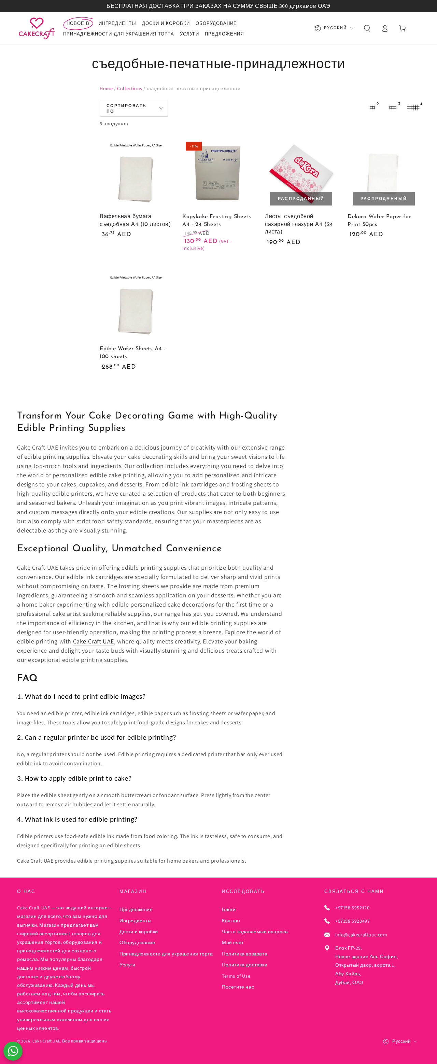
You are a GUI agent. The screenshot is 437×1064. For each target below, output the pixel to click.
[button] (367, 28)
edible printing (44, 456)
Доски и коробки (138, 931)
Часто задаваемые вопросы (255, 931)
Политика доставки (244, 965)
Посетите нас (238, 987)
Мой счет (233, 942)
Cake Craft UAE (93, 641)
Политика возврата (244, 954)
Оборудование (137, 942)
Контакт (231, 921)
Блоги (229, 909)
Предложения (136, 909)
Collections (129, 88)
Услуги (127, 965)
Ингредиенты (135, 921)
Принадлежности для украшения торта (166, 954)
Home (106, 88)
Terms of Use (236, 976)
